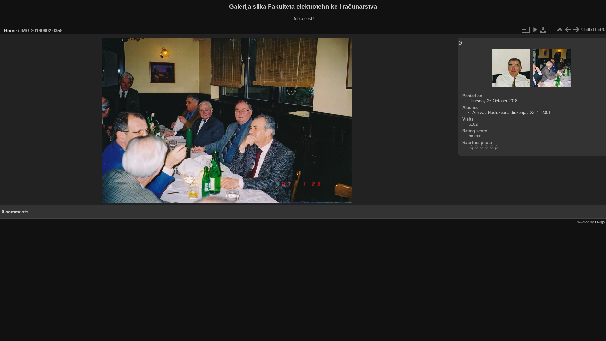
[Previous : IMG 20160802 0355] (568, 30)
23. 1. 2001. (541, 112)
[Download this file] (543, 30)
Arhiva (478, 112)
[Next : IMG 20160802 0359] (576, 30)
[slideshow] (535, 30)
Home (10, 30)
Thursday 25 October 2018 (493, 101)
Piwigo (600, 222)
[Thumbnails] (560, 30)
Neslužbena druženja (507, 112)
